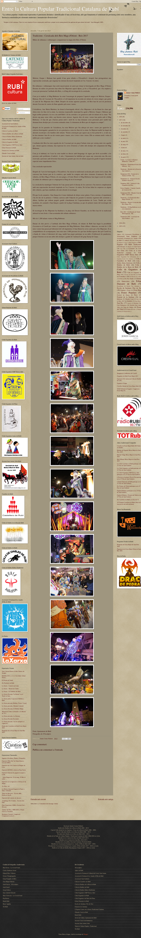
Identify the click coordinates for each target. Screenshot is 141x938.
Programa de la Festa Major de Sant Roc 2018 (13, 731)
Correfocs (122, 276)
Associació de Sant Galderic (10, 124)
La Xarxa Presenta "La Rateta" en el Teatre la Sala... (12, 695)
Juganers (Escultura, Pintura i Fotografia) (13, 758)
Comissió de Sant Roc (130, 274)
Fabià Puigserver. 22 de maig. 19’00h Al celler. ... (14, 778)
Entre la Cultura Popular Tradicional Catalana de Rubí (60, 8)
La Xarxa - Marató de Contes (10, 689)
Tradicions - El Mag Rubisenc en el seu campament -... (131, 208)
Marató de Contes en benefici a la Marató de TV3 (14, 712)
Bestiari (122, 247)
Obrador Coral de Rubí (8, 153)
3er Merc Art (5, 786)
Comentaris (21, 112)
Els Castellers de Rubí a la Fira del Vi (128, 500)
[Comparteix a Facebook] (68, 739)
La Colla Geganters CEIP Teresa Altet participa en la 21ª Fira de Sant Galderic (128, 473)
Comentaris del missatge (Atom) (48, 804)
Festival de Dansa (123, 295)
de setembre (124, 132)
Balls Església (132, 242)
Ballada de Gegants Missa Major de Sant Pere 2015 (129, 451)
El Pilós (121, 279)
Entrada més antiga (105, 799)
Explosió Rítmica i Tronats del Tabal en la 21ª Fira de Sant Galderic (129, 496)
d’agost (123, 135)
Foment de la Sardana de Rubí (10, 150)
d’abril (123, 147)
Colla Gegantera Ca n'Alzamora (126, 257)
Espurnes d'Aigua (122, 383)
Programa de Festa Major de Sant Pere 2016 (128, 545)
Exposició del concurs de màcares (11, 798)
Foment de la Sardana (125, 297)
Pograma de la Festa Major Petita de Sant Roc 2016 (129, 550)
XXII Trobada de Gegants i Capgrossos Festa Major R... (128, 389)
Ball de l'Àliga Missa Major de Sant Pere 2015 (129, 455)
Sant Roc (120, 303)
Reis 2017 (122, 301)
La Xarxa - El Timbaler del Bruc (11, 691)
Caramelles (131, 248)
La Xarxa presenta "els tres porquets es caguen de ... (13, 722)
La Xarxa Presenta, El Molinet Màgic (13, 709)
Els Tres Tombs (129, 279)
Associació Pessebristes (132, 234)
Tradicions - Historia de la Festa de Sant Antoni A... (131, 170)
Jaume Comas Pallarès (133, 93)
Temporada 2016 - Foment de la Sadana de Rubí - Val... (130, 175)
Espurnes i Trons (125, 290)
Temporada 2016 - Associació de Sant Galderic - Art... (130, 217)
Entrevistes (125, 281)
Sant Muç (137, 301)
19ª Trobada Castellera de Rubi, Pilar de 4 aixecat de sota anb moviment (129, 503)
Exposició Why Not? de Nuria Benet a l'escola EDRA (13, 762)
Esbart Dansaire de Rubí (9, 148)
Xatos (129, 309)
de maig (123, 144)
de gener (123, 157)
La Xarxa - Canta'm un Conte (10, 686)
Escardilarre (120, 286)
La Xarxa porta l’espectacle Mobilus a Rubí (13, 699)
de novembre (124, 126)
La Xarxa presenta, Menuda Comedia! (13, 706)
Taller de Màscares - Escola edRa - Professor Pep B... (12, 794)
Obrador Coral (129, 299)
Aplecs (119, 234)
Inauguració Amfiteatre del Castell (127, 373)
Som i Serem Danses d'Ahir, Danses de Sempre (13, 672)
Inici (72, 799)
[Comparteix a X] (66, 739)
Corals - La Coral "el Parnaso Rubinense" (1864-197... (129, 160)
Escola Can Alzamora (133, 286)
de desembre (125, 122)
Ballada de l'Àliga (123, 242)
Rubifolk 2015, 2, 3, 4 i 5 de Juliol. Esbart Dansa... (14, 676)
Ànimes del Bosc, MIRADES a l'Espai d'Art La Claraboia (13, 810)
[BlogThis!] (65, 739)
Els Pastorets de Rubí (8, 683)
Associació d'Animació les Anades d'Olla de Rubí (14, 127)
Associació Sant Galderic (127, 236)
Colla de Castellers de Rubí (10, 131)
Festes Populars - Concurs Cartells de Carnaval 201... (130, 189)
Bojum (129, 247)
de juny (123, 141)
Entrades (21, 109)
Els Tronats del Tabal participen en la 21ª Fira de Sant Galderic (128, 487)
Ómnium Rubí (126, 311)
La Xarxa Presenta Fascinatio (10, 719)
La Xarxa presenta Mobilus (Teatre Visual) (14, 703)
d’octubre (124, 129)
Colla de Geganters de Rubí (10, 142)
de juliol (123, 138)
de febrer (123, 154)
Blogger (86, 934)
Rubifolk (129, 301)
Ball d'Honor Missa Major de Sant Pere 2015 (128, 460)
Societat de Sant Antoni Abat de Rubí (12, 156)
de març (123, 151)
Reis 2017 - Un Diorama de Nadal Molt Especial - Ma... (130, 213)
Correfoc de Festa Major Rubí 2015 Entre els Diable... (129, 446)
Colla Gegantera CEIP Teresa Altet (12, 145)
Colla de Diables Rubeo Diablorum (12, 136)
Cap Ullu (122, 248)
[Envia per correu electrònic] (63, 739)
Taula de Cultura (128, 307)
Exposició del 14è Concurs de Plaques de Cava (13, 766)
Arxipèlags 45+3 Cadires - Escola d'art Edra (13, 801)
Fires (136, 295)
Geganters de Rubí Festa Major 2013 (127, 376)
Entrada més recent (38, 799)
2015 (120, 226)
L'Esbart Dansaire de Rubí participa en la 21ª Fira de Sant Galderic (129, 482)
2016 (120, 223)
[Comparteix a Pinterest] (70, 739)
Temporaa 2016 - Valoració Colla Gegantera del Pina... (130, 184)
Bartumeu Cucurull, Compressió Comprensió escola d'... (11, 815)
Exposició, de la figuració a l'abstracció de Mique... (14, 782)
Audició (126, 240)
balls (134, 309)
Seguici (129, 303)
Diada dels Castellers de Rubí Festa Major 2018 (14, 727)
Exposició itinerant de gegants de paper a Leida (13, 773)
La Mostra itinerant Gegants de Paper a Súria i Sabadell (13, 790)
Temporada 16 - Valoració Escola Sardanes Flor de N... (130, 179)
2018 (120, 117)
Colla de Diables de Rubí (9, 139)
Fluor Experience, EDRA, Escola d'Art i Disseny (13, 806)
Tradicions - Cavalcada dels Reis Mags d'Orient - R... (130, 198)
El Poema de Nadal (7, 680)
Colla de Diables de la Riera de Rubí (12, 134)
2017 (120, 120)
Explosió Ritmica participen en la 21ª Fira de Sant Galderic (129, 491)
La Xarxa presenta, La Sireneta (11, 716)
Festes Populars (128, 292)
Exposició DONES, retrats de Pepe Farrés (14, 770)
